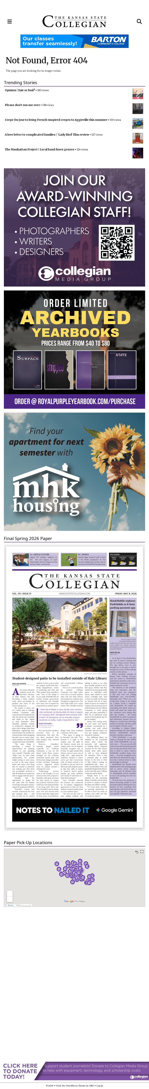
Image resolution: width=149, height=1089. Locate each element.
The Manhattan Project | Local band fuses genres (39, 149)
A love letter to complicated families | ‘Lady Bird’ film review (47, 134)
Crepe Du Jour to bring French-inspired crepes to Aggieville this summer (56, 120)
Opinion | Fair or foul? (20, 90)
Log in (99, 1085)
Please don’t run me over (22, 105)
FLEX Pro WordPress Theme (71, 1085)
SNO (91, 1085)
